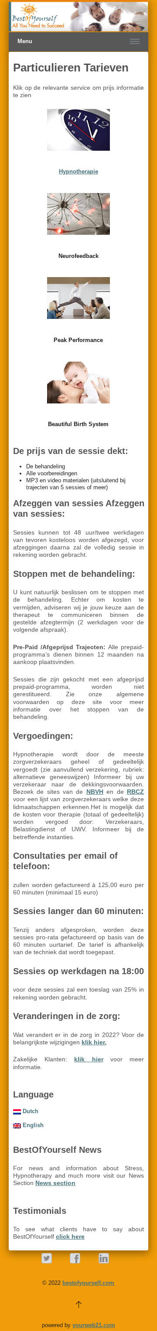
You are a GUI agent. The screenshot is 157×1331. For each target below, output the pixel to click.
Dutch (29, 1111)
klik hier (88, 1059)
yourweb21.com (93, 1325)
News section (55, 1182)
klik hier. (94, 1042)
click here (70, 1236)
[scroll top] (78, 1304)
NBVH (94, 791)
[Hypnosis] (78, 130)
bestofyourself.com (88, 1283)
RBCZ (135, 791)
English (32, 1125)
